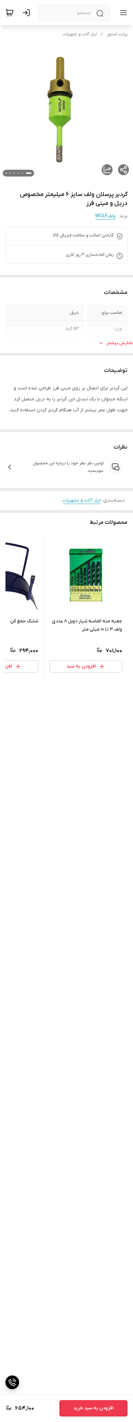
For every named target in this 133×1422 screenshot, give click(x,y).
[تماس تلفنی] (12, 1382)
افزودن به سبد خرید (93, 1408)
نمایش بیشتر (119, 343)
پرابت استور (117, 34)
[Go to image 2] (22, 173)
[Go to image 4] (14, 173)
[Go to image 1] (28, 173)
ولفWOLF (105, 216)
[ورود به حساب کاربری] (27, 12)
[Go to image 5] (10, 173)
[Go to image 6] (6, 173)
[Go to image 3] (18, 173)
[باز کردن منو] (122, 12)
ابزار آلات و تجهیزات (80, 34)
